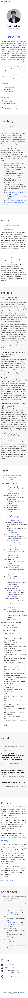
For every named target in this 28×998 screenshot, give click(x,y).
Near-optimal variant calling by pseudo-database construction (12, 771)
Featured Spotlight (14, 66)
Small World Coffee (12, 942)
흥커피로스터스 (11, 922)
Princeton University (12, 53)
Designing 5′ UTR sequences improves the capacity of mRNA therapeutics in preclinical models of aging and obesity (12, 756)
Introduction (15, 194)
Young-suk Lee (6, 2)
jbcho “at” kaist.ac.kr (12, 627)
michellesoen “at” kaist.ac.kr (14, 548)
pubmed (5, 817)
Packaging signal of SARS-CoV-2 (13, 782)
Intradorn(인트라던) (12, 913)
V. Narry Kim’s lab (12, 49)
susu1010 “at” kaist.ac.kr (13, 586)
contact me (7, 77)
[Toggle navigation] (25, 2)
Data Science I (15, 208)
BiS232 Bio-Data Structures (16, 192)
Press (10, 817)
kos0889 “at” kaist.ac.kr (13, 493)
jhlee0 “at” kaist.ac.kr (12, 505)
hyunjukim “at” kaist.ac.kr (13, 565)
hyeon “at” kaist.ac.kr (12, 596)
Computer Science (8, 57)
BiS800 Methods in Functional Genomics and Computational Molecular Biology (15, 202)
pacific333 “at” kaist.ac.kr (13, 521)
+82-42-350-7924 (9, 967)
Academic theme (23, 992)
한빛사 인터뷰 (14, 817)
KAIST (14, 45)
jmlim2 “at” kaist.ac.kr (12, 619)
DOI (2, 817)
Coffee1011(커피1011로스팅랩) (15, 924)
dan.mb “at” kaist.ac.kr (12, 557)
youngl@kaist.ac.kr (9, 964)
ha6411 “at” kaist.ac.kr (12, 540)
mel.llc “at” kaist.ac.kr (12, 532)
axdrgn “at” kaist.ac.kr (12, 575)
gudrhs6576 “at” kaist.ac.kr (13, 607)
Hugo (14, 993)
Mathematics (18, 57)
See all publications (7, 880)
